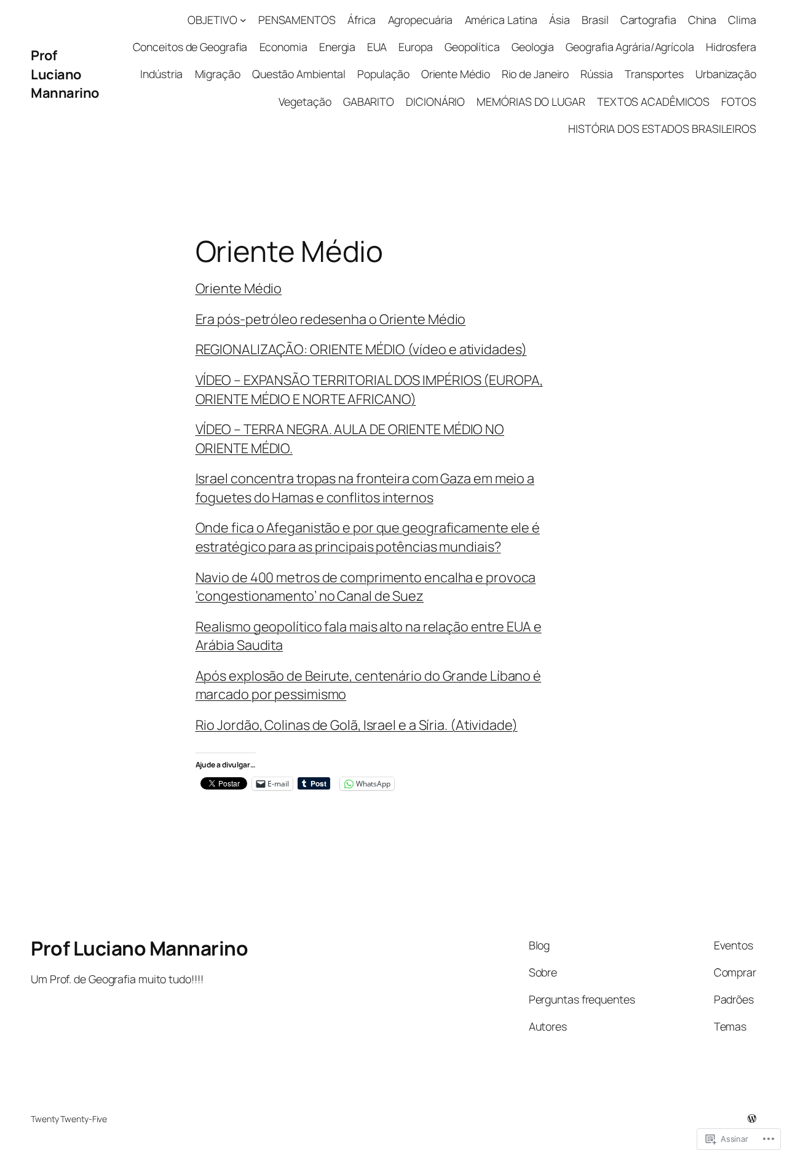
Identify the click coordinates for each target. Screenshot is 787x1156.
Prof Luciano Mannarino (65, 74)
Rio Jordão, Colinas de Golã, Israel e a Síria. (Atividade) (357, 725)
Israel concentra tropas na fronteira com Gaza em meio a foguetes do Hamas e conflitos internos (365, 487)
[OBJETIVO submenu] (243, 20)
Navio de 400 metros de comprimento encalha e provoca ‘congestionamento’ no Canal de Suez (366, 586)
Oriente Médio (239, 288)
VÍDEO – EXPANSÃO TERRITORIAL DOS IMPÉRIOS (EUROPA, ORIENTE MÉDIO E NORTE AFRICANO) (369, 389)
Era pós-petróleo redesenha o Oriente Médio (331, 319)
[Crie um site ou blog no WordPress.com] (752, 1119)
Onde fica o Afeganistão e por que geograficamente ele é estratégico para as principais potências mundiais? (368, 536)
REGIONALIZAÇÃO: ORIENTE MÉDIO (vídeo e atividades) (361, 349)
